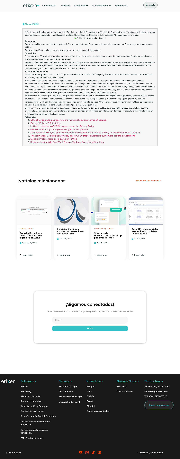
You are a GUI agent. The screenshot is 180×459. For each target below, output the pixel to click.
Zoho (89, 391)
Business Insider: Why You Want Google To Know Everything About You (67, 142)
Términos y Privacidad (150, 453)
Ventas (24, 387)
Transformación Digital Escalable (38, 416)
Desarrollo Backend (69, 402)
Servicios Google (68, 387)
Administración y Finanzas (34, 406)
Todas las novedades (97, 411)
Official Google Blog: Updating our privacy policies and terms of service (68, 120)
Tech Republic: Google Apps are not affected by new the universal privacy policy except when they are (85, 133)
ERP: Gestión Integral (32, 438)
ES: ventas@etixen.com (156, 387)
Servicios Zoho (66, 391)
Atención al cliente (30, 396)
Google (90, 387)
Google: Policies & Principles (45, 123)
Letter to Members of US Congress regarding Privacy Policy (62, 126)
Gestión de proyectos (32, 411)
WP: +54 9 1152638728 (155, 396)
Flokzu (89, 401)
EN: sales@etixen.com (156, 391)
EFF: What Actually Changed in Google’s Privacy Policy (59, 130)
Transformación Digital (71, 397)
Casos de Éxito (125, 391)
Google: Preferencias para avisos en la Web (53, 139)
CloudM (90, 406)
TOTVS (90, 396)
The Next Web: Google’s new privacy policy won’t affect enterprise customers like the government (82, 136)
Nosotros (122, 387)
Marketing (26, 391)
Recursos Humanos (31, 401)
